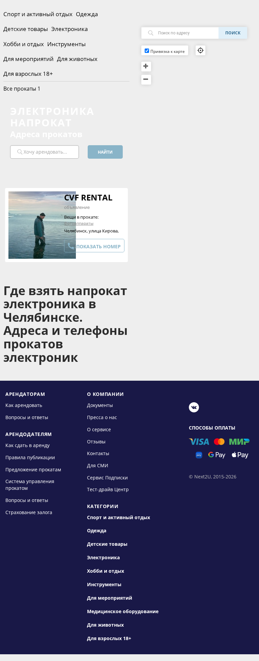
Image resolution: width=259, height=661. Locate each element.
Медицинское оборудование (123, 611)
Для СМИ (97, 465)
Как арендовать (23, 405)
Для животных (77, 59)
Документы (100, 405)
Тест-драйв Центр (108, 489)
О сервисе (99, 429)
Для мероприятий (28, 59)
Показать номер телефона (94, 247)
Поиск (232, 33)
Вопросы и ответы (26, 417)
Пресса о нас (102, 417)
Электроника (69, 29)
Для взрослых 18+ (28, 73)
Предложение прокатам (33, 469)
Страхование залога (28, 512)
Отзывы (96, 441)
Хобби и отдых (23, 44)
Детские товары (25, 29)
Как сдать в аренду (27, 445)
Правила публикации (30, 457)
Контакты (98, 453)
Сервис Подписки (107, 477)
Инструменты (66, 44)
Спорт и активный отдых (38, 14)
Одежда (87, 14)
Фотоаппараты (78, 223)
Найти (105, 152)
